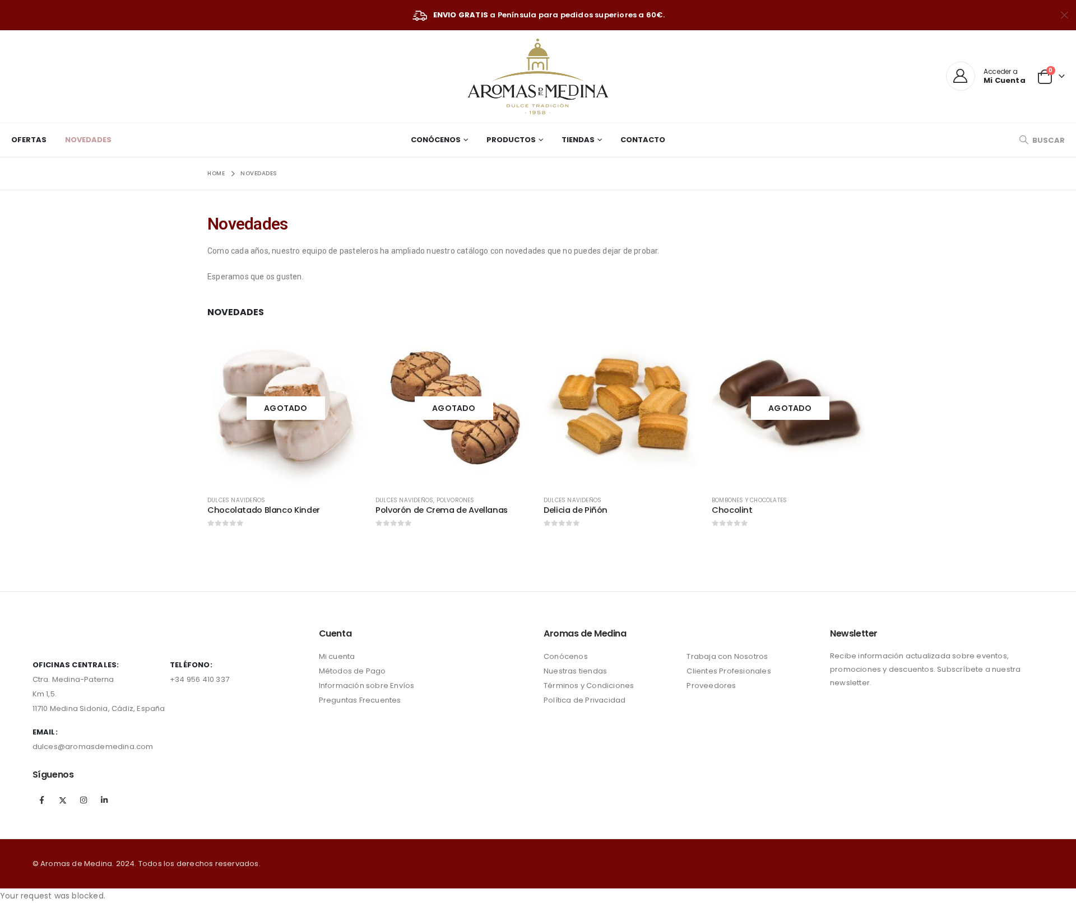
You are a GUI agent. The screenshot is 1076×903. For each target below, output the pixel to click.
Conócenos (436, 139)
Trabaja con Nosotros (727, 656)
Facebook (42, 800)
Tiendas (578, 139)
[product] (622, 408)
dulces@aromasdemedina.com (93, 746)
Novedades (88, 139)
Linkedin (104, 800)
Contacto (642, 139)
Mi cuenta (337, 656)
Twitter (62, 800)
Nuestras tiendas (575, 671)
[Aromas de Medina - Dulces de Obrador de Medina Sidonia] (538, 76)
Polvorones (456, 500)
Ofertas (29, 139)
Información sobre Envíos (367, 685)
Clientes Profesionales (729, 671)
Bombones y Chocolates (749, 500)
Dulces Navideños (236, 500)
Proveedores (711, 685)
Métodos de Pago (352, 671)
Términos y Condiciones (589, 685)
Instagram (83, 800)
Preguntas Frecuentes (360, 700)
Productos (511, 139)
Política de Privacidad (584, 700)
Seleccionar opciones (346, 348)
